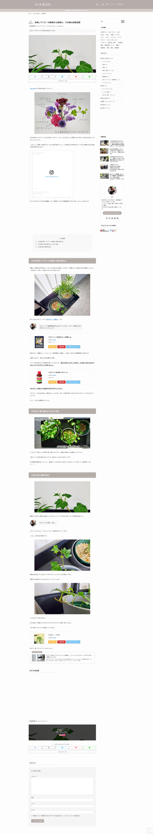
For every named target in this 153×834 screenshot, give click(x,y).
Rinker (54, 339)
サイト (33, 810)
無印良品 (103, 48)
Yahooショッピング (73, 347)
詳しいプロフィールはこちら (112, 213)
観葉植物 (32, 26)
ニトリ (107, 37)
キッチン (118, 34)
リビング (103, 40)
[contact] (118, 218)
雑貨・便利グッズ (108, 70)
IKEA (118, 32)
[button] (35, 76)
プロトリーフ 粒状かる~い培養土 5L (60, 337)
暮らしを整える (107, 58)
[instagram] (107, 218)
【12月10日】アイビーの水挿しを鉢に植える (50, 241)
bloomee (32, 88)
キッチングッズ (107, 89)
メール (33, 803)
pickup (102, 34)
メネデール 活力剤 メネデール (58, 372)
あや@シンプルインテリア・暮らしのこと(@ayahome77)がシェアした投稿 (52, 197)
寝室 (102, 45)
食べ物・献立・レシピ (109, 95)
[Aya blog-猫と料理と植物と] (43, 4)
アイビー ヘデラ (54, 635)
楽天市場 (61, 347)
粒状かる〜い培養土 (52, 319)
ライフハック (107, 73)
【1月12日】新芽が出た (44, 247)
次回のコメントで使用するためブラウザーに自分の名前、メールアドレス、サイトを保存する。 (57, 815)
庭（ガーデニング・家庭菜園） (111, 79)
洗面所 (117, 45)
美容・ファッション (108, 101)
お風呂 (112, 34)
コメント (33, 776)
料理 (104, 86)
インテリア (106, 61)
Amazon (52, 347)
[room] (109, 218)
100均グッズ (104, 32)
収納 (105, 64)
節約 (112, 48)
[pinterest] (112, 218)
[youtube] (115, 218)
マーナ (119, 37)
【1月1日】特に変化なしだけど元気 (48, 244)
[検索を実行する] (122, 21)
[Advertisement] (62, 218)
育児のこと (106, 105)
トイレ (102, 37)
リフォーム (103, 42)
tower (107, 34)
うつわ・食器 (107, 92)
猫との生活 (106, 98)
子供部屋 (120, 42)
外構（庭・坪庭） (112, 42)
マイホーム (113, 37)
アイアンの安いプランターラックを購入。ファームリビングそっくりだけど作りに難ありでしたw (69, 656)
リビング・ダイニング (41, 26)
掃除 (105, 67)
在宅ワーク (106, 108)
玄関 (108, 48)
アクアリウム (107, 82)
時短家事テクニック (109, 45)
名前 (32, 797)
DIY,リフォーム (111, 32)
